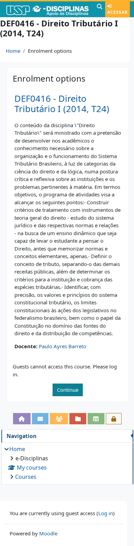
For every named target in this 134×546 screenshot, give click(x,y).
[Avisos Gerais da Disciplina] (40, 418)
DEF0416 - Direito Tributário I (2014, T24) (61, 104)
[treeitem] (67, 463)
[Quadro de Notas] (96, 418)
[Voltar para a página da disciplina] (22, 418)
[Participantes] (59, 418)
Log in (105, 513)
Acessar (117, 12)
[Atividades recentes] (77, 418)
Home (13, 50)
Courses (25, 477)
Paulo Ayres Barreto (62, 346)
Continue (67, 389)
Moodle (48, 533)
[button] (99, 9)
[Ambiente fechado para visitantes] (114, 418)
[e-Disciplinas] (47, 9)
